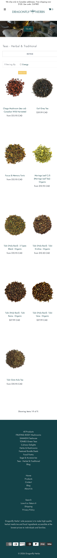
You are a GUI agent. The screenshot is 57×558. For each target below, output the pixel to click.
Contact (28, 482)
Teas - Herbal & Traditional (28, 461)
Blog (28, 464)
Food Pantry (28, 454)
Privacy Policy (28, 509)
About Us (28, 488)
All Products (28, 431)
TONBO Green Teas (28, 441)
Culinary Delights (28, 444)
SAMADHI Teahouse (28, 438)
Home (28, 475)
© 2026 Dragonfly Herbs (29, 553)
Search (28, 499)
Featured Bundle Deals (28, 451)
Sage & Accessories (28, 457)
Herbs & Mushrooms (28, 448)
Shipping (28, 506)
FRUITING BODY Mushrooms (28, 434)
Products (28, 478)
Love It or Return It (28, 503)
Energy (25, 64)
